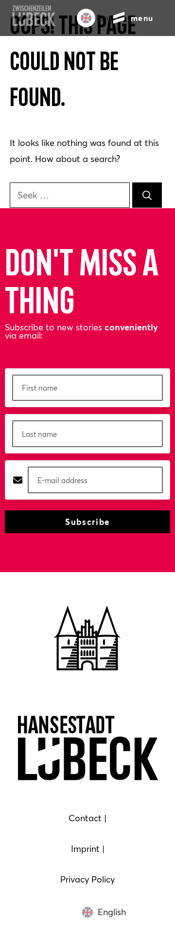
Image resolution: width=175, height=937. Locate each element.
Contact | (87, 818)
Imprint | (88, 848)
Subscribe (87, 521)
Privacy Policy (87, 879)
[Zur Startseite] (33, 23)
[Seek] (147, 194)
